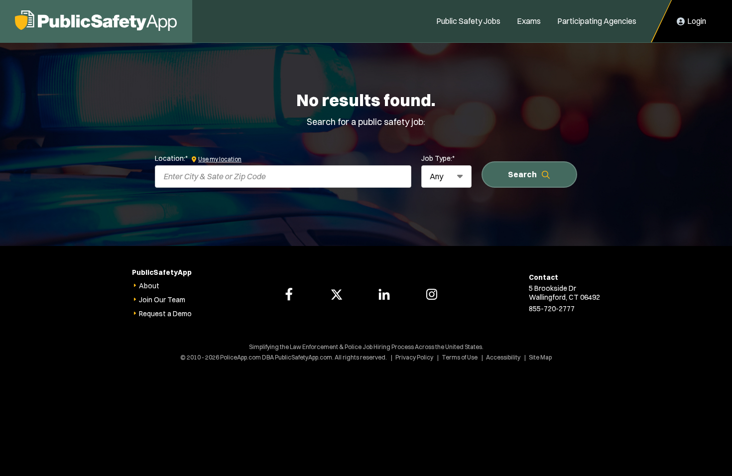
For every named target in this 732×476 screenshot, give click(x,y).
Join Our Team (162, 299)
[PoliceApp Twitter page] (337, 294)
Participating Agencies (596, 21)
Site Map (540, 357)
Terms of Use (460, 357)
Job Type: (438, 158)
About (149, 285)
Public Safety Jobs (468, 21)
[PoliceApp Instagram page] (432, 294)
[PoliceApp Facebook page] (289, 294)
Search (522, 174)
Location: (171, 158)
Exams (529, 21)
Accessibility (503, 357)
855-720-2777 (552, 308)
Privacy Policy (414, 357)
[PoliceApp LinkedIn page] (384, 294)
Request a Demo (165, 313)
